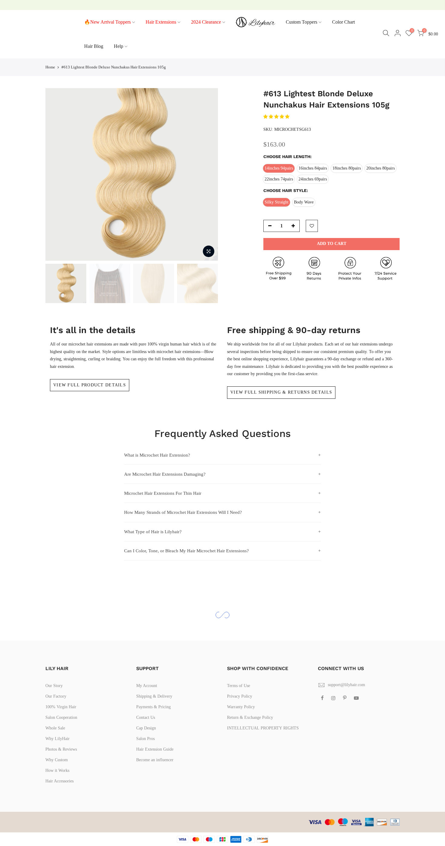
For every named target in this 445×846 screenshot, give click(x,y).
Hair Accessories (59, 781)
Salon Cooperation (61, 717)
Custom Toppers (301, 22)
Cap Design (146, 728)
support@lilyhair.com (346, 684)
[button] (277, 116)
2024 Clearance (206, 22)
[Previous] (56, 174)
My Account (146, 685)
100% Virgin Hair (60, 707)
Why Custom (56, 760)
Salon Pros (145, 738)
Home (50, 67)
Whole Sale (55, 728)
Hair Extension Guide (154, 749)
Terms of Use (238, 685)
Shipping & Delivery (154, 696)
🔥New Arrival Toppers (107, 22)
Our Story (54, 685)
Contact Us (145, 717)
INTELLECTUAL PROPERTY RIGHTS (263, 728)
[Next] (207, 174)
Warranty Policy (241, 707)
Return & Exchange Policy (250, 717)
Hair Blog (93, 46)
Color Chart (343, 22)
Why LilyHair (57, 738)
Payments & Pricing (153, 707)
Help (118, 46)
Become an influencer (154, 760)
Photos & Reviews (61, 749)
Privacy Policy (239, 696)
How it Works (57, 770)
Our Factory (55, 696)
